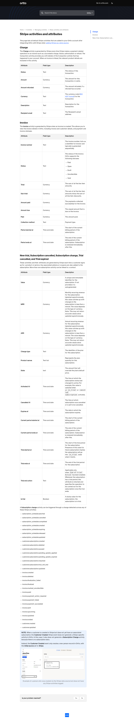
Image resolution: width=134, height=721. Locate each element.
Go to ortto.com (102, 3)
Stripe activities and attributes (59, 30)
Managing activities (41, 30)
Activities (29, 30)
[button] (112, 3)
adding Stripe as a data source (57, 43)
